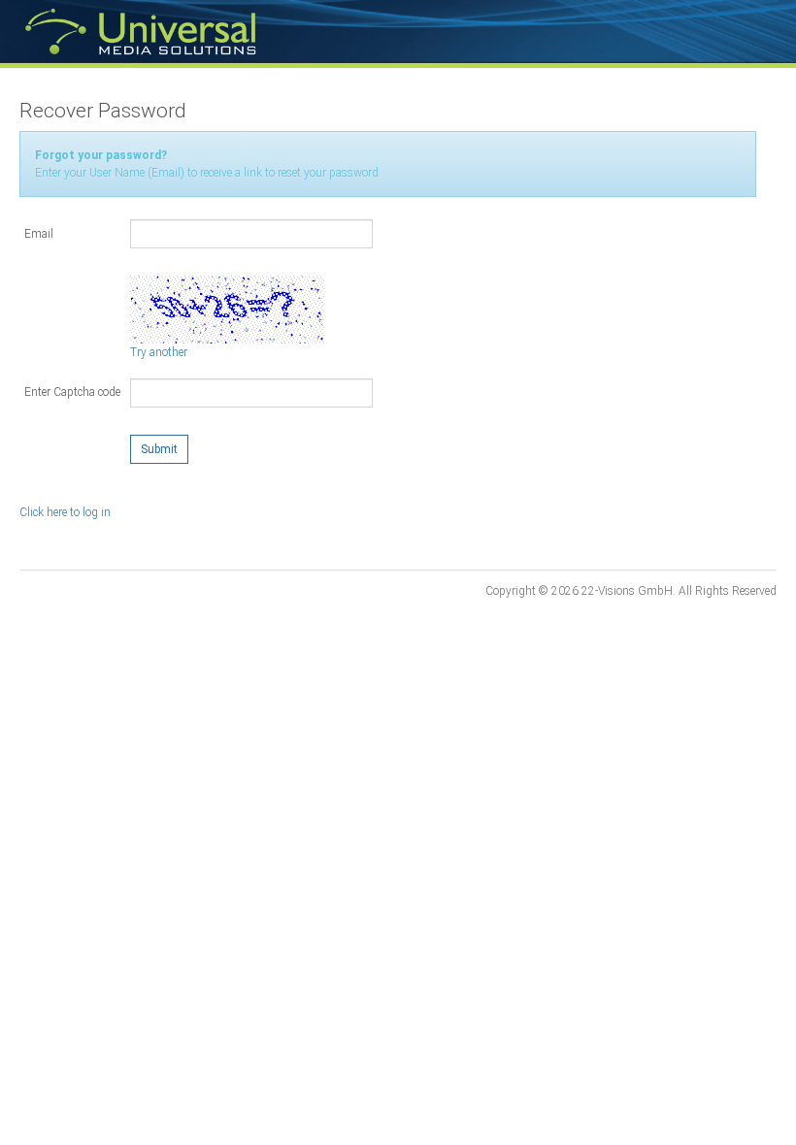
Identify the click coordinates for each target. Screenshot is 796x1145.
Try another (158, 352)
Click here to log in (65, 512)
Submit (159, 449)
